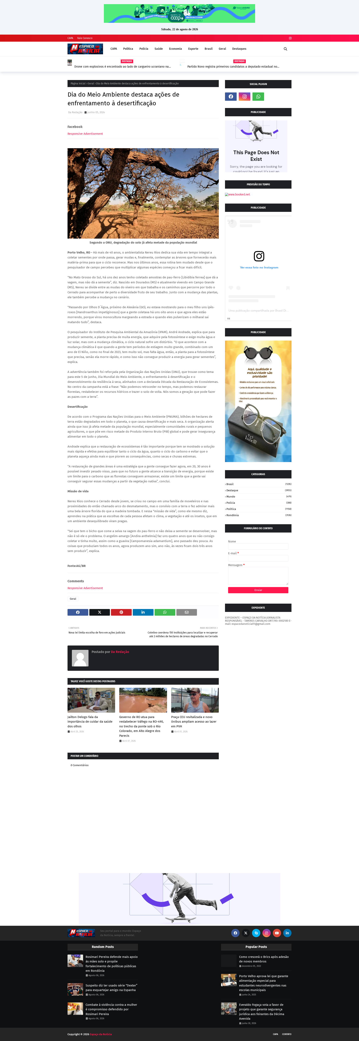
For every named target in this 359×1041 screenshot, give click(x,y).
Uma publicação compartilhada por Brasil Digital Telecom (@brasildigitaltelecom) (281, 310)
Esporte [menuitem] (193, 49)
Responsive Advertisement (85, 134)
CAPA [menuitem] (114, 49)
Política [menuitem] (128, 49)
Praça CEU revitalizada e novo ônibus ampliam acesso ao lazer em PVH (193, 721)
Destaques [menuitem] (239, 49)
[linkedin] (287, 933)
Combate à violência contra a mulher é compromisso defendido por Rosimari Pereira (111, 1009)
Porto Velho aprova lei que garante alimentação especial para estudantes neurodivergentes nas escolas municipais (263, 983)
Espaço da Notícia (101, 1034)
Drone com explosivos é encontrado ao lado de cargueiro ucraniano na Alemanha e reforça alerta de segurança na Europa (121, 67)
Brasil (258, 484)
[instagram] (289, 38)
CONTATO (286, 1034)
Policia (258, 502)
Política (258, 509)
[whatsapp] (258, 96)
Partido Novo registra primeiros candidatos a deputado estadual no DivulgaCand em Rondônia (232, 67)
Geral (91, 83)
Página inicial (78, 83)
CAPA (70, 38)
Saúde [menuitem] (159, 49)
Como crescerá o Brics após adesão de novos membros (264, 959)
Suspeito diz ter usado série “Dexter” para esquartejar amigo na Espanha (111, 988)
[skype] (256, 933)
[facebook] (231, 96)
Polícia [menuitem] (143, 49)
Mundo (258, 496)
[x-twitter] (246, 933)
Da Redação (75, 112)
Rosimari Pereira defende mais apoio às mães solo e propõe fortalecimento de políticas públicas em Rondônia (112, 964)
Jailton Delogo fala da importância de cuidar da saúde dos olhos (90, 721)
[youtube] (277, 933)
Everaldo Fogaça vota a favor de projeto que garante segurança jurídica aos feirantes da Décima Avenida (261, 1012)
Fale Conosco (84, 38)
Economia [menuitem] (175, 49)
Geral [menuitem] (222, 49)
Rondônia (258, 515)
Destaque (258, 490)
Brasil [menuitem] (209, 49)
